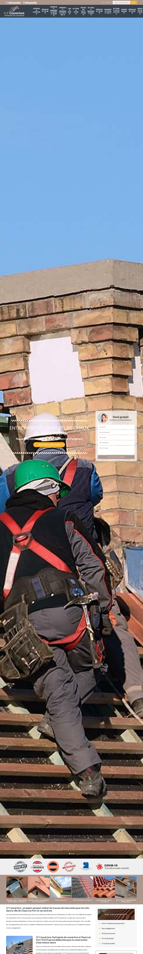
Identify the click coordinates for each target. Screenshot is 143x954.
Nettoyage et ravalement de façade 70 (90, 11)
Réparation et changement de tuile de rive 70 (62, 11)
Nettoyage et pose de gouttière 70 (116, 11)
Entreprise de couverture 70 (36, 11)
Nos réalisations (49, 444)
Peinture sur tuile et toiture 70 (83, 11)
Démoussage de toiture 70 (132, 11)
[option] (71, 477)
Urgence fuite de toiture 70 (139, 11)
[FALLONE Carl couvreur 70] (14, 11)
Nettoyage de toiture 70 (76, 11)
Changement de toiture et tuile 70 (108, 11)
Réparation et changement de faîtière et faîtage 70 (53, 11)
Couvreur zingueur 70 (124, 11)
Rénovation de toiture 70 (45, 11)
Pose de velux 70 (69, 11)
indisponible (14, 2)
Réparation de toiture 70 (99, 11)
